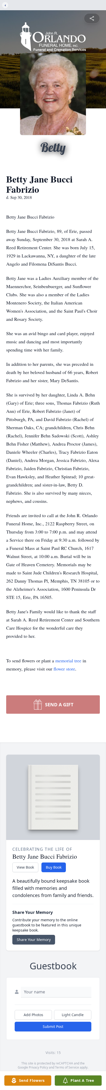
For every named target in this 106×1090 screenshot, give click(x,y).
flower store (64, 669)
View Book (25, 867)
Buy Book (53, 867)
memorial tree (68, 660)
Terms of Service (67, 1067)
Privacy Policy (38, 1067)
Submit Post (53, 1026)
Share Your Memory (34, 939)
